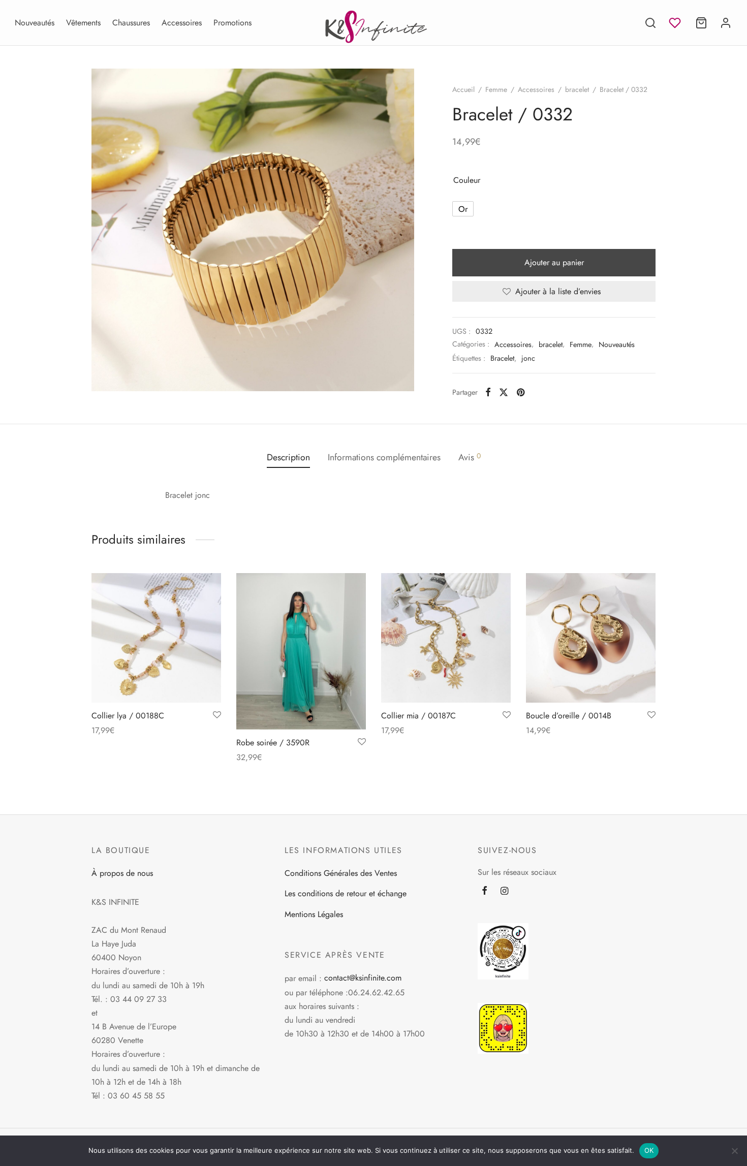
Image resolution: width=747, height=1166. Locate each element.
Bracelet (502, 358)
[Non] (734, 1151)
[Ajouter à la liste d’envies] (217, 715)
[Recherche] (650, 23)
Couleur (466, 180)
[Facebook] (488, 392)
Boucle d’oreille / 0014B (568, 715)
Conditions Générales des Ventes (341, 873)
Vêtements (83, 22)
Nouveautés (34, 22)
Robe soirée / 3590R (272, 742)
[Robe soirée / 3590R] (301, 651)
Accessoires (182, 22)
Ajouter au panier (554, 262)
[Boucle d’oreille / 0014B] (591, 638)
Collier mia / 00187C (418, 715)
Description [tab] (288, 457)
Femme (496, 89)
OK (649, 1150)
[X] (503, 392)
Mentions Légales (314, 914)
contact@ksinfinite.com (362, 978)
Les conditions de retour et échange (346, 893)
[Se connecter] (726, 23)
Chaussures (131, 22)
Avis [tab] (469, 457)
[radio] (463, 208)
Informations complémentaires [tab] (384, 457)
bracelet (577, 89)
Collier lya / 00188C (127, 715)
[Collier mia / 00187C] (446, 638)
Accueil (463, 89)
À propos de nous (122, 873)
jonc (528, 358)
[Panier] (701, 23)
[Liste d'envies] (676, 23)
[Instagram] (504, 891)
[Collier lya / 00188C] (156, 638)
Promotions (232, 22)
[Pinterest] (520, 392)
